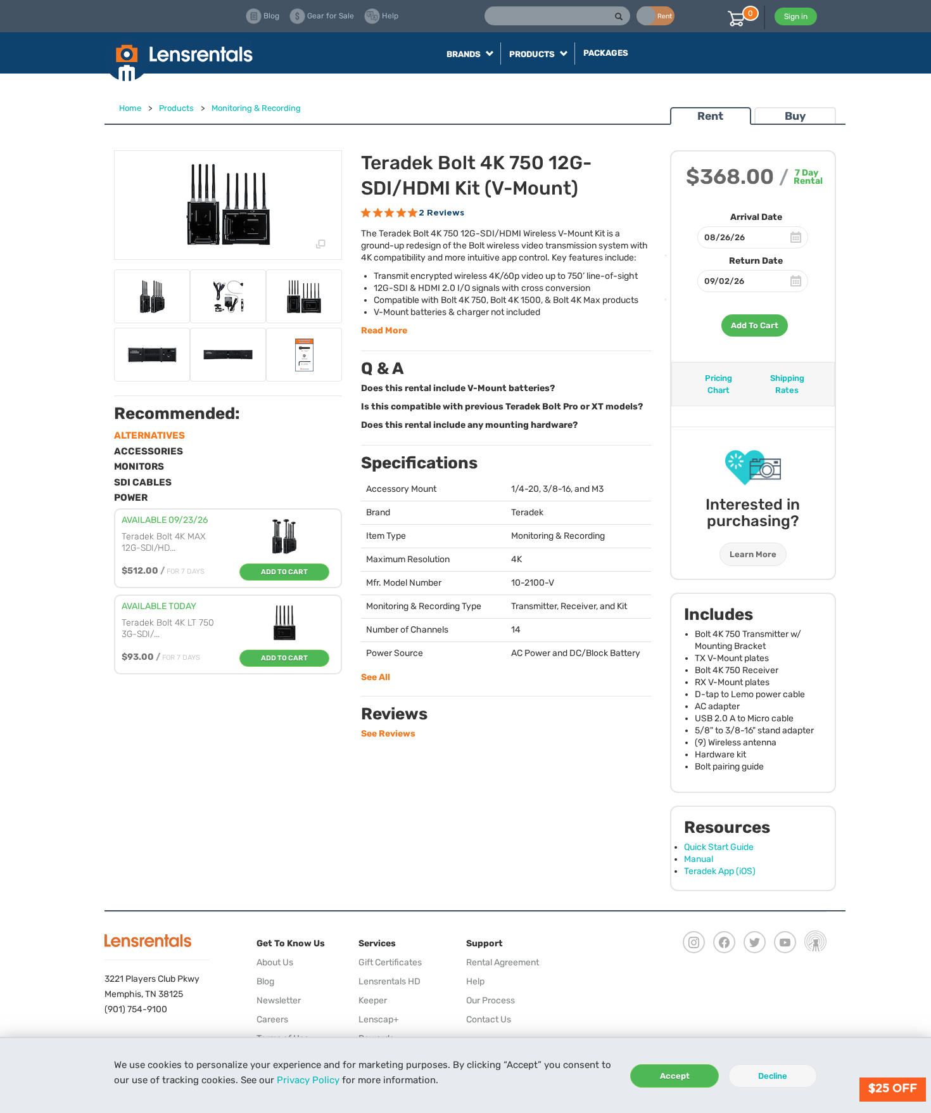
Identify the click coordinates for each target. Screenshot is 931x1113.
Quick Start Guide (719, 847)
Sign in (796, 16)
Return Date (756, 260)
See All (375, 677)
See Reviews (388, 733)
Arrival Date (756, 217)
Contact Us (488, 1019)
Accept (675, 1076)
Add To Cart (754, 325)
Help (475, 981)
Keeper (372, 1000)
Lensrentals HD (389, 981)
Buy (795, 116)
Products (176, 108)
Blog (265, 981)
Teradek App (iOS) (720, 871)
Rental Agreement (502, 962)
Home (130, 108)
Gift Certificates (390, 962)
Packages (605, 53)
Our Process (490, 1000)
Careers (272, 1019)
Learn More (753, 554)
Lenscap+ (378, 1019)
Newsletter (278, 1000)
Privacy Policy (308, 1080)
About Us (274, 962)
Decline (772, 1076)
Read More (384, 330)
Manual (698, 859)
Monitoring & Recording (256, 108)
